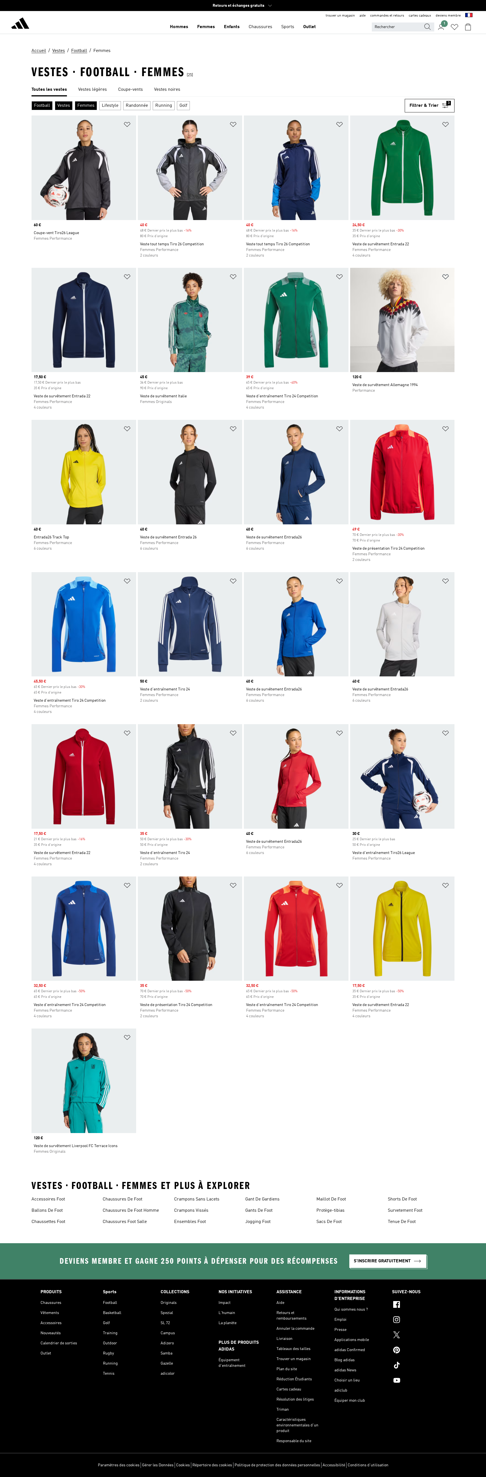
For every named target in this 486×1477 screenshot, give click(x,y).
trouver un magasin (340, 15)
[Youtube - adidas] (419, 1381)
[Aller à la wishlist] (454, 27)
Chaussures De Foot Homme (131, 1210)
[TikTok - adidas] (419, 1366)
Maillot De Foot (331, 1199)
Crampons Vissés (191, 1210)
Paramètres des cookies (119, 1465)
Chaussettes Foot (48, 1222)
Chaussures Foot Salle (125, 1222)
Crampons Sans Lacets (196, 1199)
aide (362, 15)
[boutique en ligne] (20, 24)
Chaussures (260, 27)
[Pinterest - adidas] (419, 1350)
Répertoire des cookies (212, 1465)
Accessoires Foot (48, 1199)
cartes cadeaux (420, 15)
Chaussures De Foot (122, 1199)
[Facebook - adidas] (419, 1305)
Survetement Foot (405, 1210)
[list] (243, 89)
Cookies (183, 1465)
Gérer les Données (158, 1465)
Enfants (232, 27)
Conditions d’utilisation (368, 1465)
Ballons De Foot (47, 1210)
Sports (287, 27)
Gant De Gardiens (262, 1199)
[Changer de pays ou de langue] (469, 15)
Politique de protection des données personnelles (277, 1465)
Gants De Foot (259, 1210)
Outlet (309, 27)
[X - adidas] (419, 1335)
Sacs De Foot (329, 1222)
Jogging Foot (258, 1222)
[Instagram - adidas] (419, 1320)
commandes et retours (387, 15)
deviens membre (448, 15)
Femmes (206, 27)
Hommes (179, 27)
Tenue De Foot (402, 1222)
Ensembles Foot (190, 1222)
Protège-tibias (330, 1210)
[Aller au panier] (468, 27)
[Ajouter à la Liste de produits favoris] (127, 125)
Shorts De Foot (402, 1199)
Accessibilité (334, 1465)
